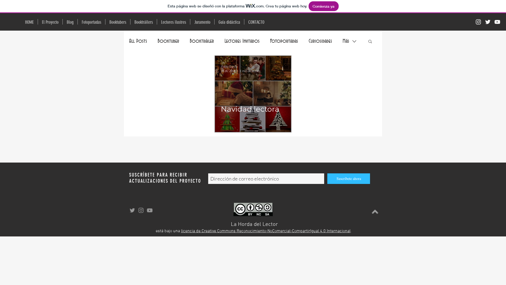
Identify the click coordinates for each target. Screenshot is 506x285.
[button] (370, 42)
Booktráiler (202, 41)
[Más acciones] (284, 68)
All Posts (138, 41)
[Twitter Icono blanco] (487, 21)
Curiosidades (320, 41)
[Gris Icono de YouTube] (149, 210)
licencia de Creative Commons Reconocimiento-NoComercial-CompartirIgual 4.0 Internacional (266, 231)
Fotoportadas (284, 41)
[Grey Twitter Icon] (132, 210)
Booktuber (168, 41)
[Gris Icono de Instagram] (141, 210)
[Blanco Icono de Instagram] (478, 21)
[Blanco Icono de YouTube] (497, 21)
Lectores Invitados (242, 41)
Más (346, 41)
